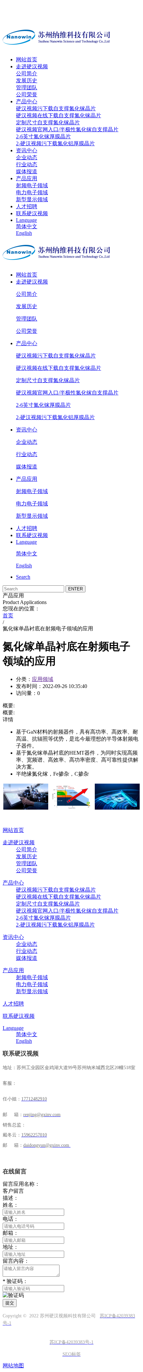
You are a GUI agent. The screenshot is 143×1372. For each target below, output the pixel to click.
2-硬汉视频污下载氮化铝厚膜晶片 (55, 143)
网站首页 (26, 59)
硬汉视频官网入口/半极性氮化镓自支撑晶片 (67, 129)
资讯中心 (26, 150)
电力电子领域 (32, 192)
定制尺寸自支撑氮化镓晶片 (48, 122)
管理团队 (26, 87)
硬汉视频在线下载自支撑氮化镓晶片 (58, 115)
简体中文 (26, 226)
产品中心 (26, 101)
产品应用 (26, 178)
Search (23, 577)
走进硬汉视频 (32, 66)
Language (26, 220)
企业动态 (26, 157)
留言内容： (16, 1261)
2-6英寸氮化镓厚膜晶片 (43, 136)
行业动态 (26, 164)
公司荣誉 (26, 94)
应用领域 (42, 679)
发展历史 (26, 80)
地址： (11, 1247)
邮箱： (11, 1233)
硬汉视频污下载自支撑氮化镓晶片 (56, 108)
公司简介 (26, 73)
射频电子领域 (32, 185)
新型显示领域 (32, 199)
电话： (11, 1219)
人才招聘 (26, 206)
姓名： (11, 1205)
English (24, 233)
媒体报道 (26, 171)
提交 (9, 1302)
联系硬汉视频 (32, 213)
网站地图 (13, 1365)
